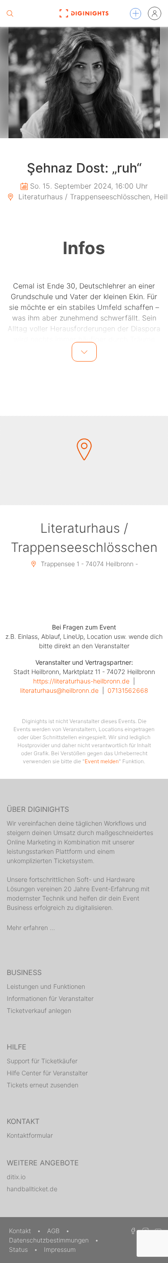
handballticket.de (32, 1189)
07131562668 (128, 690)
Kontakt (21, 1230)
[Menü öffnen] (135, 13)
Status (19, 1249)
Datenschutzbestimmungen (49, 1240)
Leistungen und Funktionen (46, 986)
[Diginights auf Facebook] (131, 1230)
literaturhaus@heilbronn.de (59, 690)
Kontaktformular (30, 1135)
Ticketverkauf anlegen (39, 1010)
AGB (54, 1230)
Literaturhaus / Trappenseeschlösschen (84, 537)
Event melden (102, 761)
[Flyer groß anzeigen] (84, 82)
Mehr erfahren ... (31, 927)
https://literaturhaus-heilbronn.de (81, 681)
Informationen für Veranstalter (50, 998)
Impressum (60, 1249)
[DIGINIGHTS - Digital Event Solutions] (84, 13)
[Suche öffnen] (10, 13)
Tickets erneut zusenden (42, 1085)
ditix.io (16, 1177)
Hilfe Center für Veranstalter (47, 1073)
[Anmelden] (154, 13)
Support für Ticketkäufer (42, 1061)
